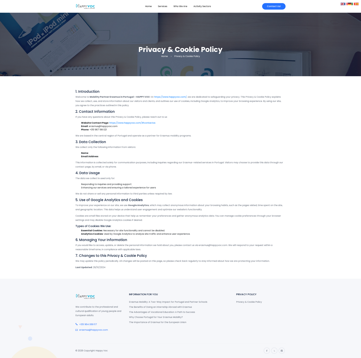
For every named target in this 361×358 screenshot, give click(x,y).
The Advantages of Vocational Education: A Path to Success (162, 312)
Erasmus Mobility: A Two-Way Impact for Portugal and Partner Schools (168, 302)
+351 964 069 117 (88, 324)
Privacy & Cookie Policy (249, 302)
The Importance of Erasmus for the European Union (157, 322)
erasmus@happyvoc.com (93, 329)
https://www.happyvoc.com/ (170, 96)
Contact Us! (274, 6)
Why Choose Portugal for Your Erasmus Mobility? (156, 317)
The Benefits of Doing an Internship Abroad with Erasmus (160, 307)
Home (148, 6)
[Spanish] (357, 3)
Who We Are (180, 6)
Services (162, 6)
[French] (346, 3)
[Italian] (353, 3)
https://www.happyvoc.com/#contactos (132, 122)
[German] (350, 3)
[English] (342, 3)
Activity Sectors (202, 6)
